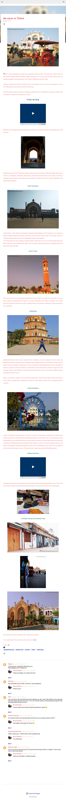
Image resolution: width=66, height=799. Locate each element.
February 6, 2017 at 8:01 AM (20, 681)
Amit (9, 697)
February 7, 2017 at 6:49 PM (28, 705)
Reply (10, 677)
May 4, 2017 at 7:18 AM (27, 736)
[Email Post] (4, 647)
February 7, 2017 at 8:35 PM (28, 731)
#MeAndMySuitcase (9, 649)
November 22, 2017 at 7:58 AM (29, 753)
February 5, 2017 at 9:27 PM (19, 664)
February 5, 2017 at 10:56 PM (28, 670)
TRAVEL (33, 649)
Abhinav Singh (12, 747)
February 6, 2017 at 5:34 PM (28, 686)
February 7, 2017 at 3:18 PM (18, 697)
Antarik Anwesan (13, 715)
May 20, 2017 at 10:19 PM (23, 747)
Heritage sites (19, 649)
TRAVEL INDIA (40, 649)
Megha (10, 664)
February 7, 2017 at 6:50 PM (28, 720)
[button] (4, 24)
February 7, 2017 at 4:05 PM (25, 715)
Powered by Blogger (34, 793)
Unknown (11, 681)
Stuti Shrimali (17, 670)
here (35, 640)
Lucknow (27, 649)
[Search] (64, 2)
